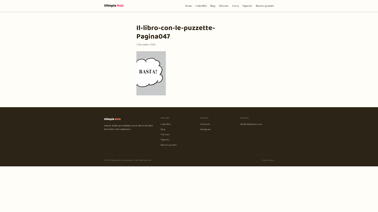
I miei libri (201, 5)
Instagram (205, 129)
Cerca (235, 5)
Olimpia (114, 6)
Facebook (205, 124)
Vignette (247, 5)
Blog (212, 5)
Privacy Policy (268, 160)
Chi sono (224, 5)
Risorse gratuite (265, 5)
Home (188, 5)
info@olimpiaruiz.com (251, 124)
